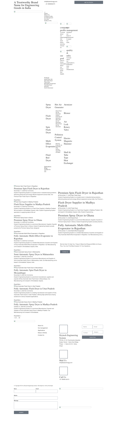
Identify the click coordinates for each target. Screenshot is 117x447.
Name (15, 388)
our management (72, 29)
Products (46, 78)
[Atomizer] (66, 101)
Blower (67, 113)
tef (58, 195)
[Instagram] (29, 349)
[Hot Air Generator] (57, 101)
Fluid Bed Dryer (48, 85)
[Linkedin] (20, 349)
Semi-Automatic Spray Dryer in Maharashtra (34, 254)
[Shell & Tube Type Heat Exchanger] (66, 149)
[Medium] (20, 353)
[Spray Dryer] (48, 101)
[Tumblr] (25, 349)
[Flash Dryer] (48, 112)
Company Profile (48, 16)
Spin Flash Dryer (48, 80)
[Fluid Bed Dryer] (48, 151)
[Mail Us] (63, 354)
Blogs (45, 168)
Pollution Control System (59, 137)
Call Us (62, 377)
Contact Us (47, 169)
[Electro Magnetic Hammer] (66, 135)
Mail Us (63, 360)
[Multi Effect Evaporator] (48, 137)
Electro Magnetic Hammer (68, 141)
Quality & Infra (47, 20)
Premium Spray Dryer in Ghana (28, 219)
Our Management (48, 17)
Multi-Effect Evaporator (50, 83)
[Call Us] (63, 371)
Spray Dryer (48, 106)
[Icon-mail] (55, 13)
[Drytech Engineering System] (63, 329)
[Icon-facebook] (16, 353)
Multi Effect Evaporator (50, 143)
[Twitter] (16, 349)
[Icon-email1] (50, 13)
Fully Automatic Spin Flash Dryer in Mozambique (30, 271)
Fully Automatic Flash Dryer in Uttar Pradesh (34, 288)
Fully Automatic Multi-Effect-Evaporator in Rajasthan (33, 237)
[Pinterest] (25, 353)
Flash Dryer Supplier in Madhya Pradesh (32, 204)
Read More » (17, 200)
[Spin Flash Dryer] (48, 123)
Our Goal (46, 19)
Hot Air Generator (48, 88)
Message (16, 400)
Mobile (15, 395)
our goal (62, 57)
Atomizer (46, 86)
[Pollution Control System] (57, 131)
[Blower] (66, 109)
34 (19, 318)
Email (37, 388)
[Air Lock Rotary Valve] (66, 118)
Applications (47, 167)
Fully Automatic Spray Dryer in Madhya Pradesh (35, 304)
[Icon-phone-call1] (46, 13)
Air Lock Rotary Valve (67, 125)
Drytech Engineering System (68, 336)
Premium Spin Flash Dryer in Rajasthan (31, 188)
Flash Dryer (47, 82)
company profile (64, 29)
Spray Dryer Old (48, 79)
